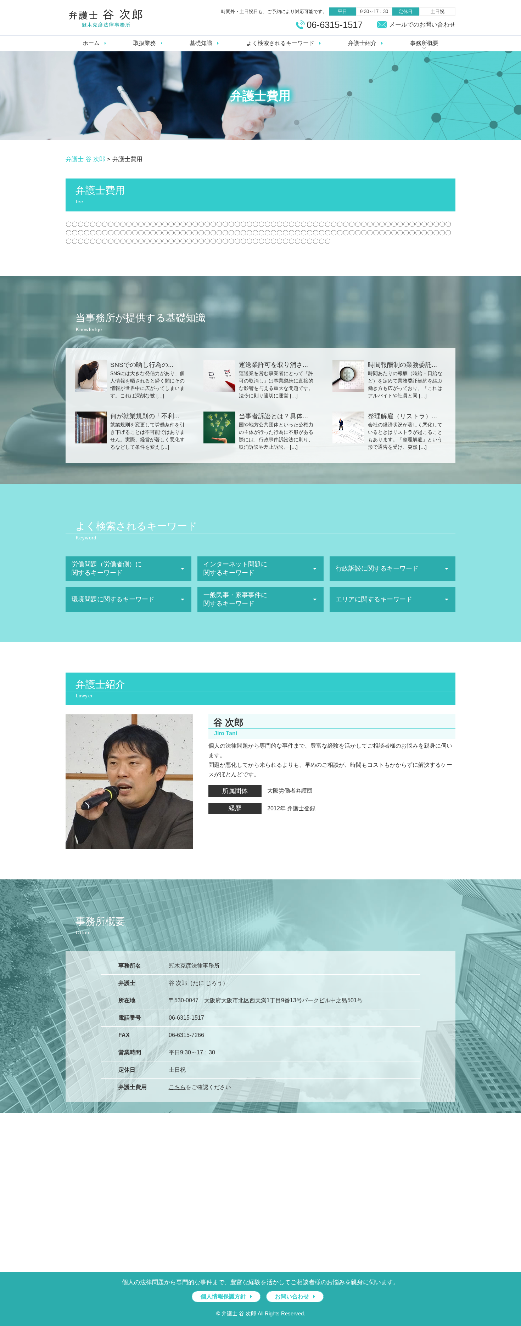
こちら (177, 1087)
